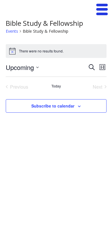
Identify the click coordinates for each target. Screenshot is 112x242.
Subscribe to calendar (52, 106)
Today (56, 86)
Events (12, 31)
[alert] (56, 51)
